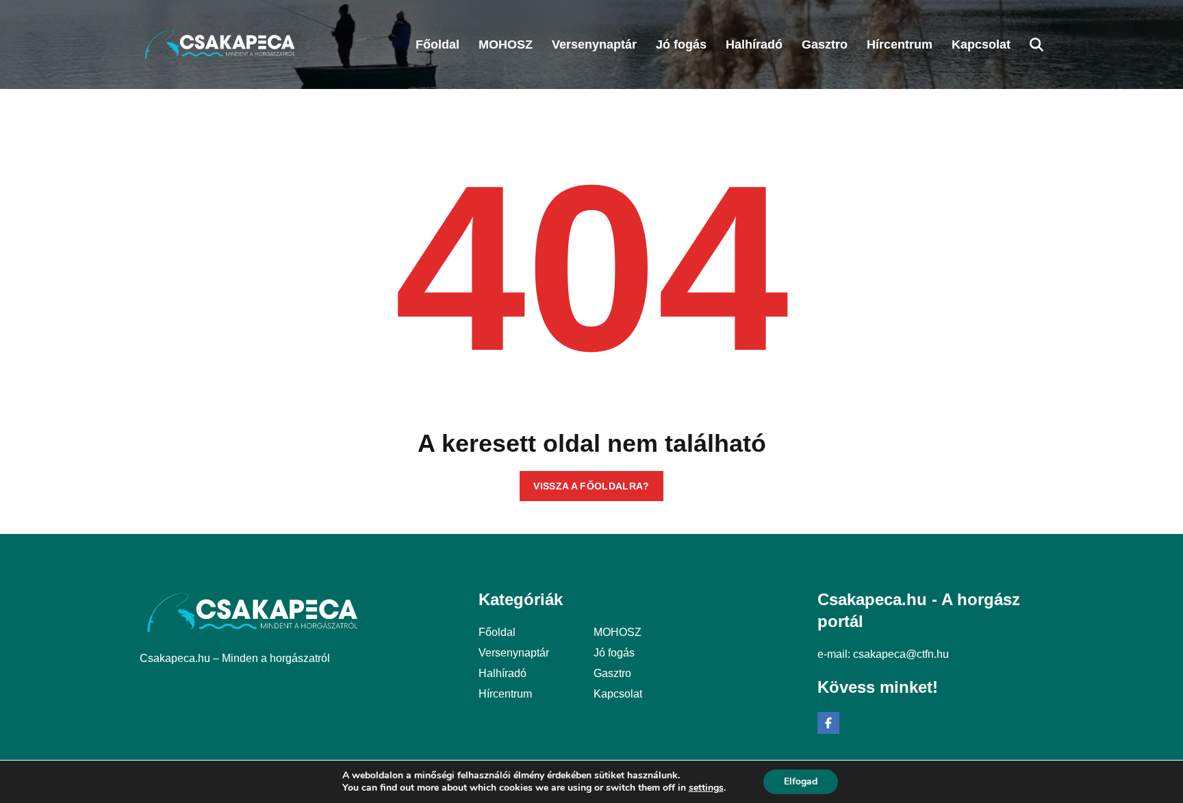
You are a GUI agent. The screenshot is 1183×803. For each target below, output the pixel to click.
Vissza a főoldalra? (591, 486)
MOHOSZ (617, 632)
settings (706, 788)
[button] (1036, 44)
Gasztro (612, 673)
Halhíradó (502, 673)
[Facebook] (828, 723)
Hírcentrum (505, 694)
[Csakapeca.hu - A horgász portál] (220, 44)
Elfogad (800, 781)
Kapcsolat (618, 694)
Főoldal (497, 632)
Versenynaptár (514, 653)
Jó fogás (614, 653)
